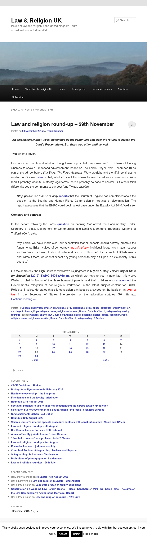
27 (104, 352)
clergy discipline (74, 307)
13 (104, 344)
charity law (37, 307)
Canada (25, 307)
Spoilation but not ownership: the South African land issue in (57, 409)
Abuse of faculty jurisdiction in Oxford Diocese (39, 434)
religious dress (48, 311)
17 (53, 348)
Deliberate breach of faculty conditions (58, 485)
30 (36, 356)
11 (70, 344)
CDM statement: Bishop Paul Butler (32, 414)
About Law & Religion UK (39, 89)
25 (70, 352)
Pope (36, 311)
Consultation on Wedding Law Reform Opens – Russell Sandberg (50, 489)
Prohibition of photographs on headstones (36, 458)
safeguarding (113, 311)
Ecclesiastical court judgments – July (33, 446)
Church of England (54, 307)
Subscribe (17, 97)
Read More (90, 534)
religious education (67, 311)
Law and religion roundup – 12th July (57, 497)
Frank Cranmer (55, 131)
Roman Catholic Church (92, 311)
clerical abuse (92, 307)
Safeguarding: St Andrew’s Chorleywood (35, 454)
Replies (99, 318)
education (106, 307)
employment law (121, 307)
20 (104, 348)
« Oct (35, 360)
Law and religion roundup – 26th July (33, 462)
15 (19, 348)
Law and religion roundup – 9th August (34, 426)
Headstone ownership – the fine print (33, 393)
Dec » (106, 360)
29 (19, 356)
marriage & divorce (21, 311)
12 (87, 344)
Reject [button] (76, 534)
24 (53, 352)
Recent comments (102, 89)
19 (87, 348)
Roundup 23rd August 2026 (27, 401)
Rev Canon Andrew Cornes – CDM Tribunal (36, 430)
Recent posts (78, 89)
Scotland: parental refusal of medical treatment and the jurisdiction (59, 405)
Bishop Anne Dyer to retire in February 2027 (37, 389)
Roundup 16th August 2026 (27, 418)
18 (70, 348)
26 (87, 352)
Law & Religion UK (36, 20)
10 (53, 344)
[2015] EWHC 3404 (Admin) (50, 275)
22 (19, 352)
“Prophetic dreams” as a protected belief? (40, 438)
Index (62, 89)
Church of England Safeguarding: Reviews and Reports (44, 450)
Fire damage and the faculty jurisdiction (34, 397)
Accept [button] (63, 534)
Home (15, 89)
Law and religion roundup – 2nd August (34, 442)
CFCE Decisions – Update (26, 385)
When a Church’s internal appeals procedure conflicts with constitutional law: (68, 422)
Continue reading (23, 299)
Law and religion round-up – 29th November (62, 123)
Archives (123, 89)
